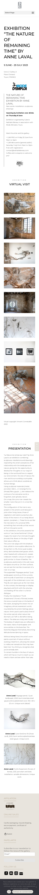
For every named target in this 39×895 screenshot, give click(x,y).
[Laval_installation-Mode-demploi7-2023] (19, 413)
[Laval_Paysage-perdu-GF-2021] (19, 214)
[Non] (36, 887)
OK (9, 892)
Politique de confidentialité (22, 892)
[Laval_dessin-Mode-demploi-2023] (19, 362)
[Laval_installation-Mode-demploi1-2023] (19, 239)
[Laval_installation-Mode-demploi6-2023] (19, 338)
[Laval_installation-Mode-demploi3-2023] (19, 264)
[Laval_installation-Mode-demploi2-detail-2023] (19, 288)
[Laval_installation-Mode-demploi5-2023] (19, 313)
